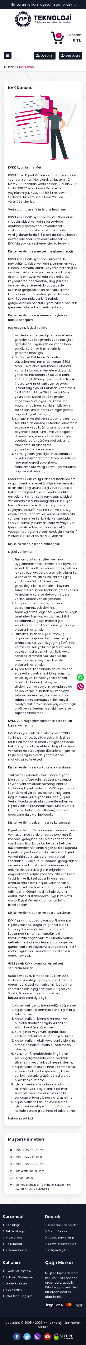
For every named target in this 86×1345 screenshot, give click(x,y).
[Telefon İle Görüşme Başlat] (81, 686)
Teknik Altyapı (15, 1231)
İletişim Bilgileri (57, 1250)
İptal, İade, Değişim (18, 1296)
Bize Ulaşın (12, 1225)
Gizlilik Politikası (16, 1283)
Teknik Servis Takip (60, 1238)
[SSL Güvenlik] (63, 1336)
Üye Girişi (46, 56)
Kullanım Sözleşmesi (19, 1277)
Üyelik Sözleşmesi (18, 1271)
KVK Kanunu (13, 1290)
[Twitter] (27, 1336)
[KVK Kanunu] (43, 19)
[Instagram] (37, 1336)
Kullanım (10, 67)
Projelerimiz (13, 1238)
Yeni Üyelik (72, 56)
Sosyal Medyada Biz (61, 1244)
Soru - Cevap (57, 1231)
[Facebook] (16, 1336)
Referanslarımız (16, 1250)
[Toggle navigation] (7, 55)
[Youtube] (47, 1336)
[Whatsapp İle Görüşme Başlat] (81, 677)
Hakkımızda (13, 1244)
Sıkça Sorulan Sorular (62, 1225)
